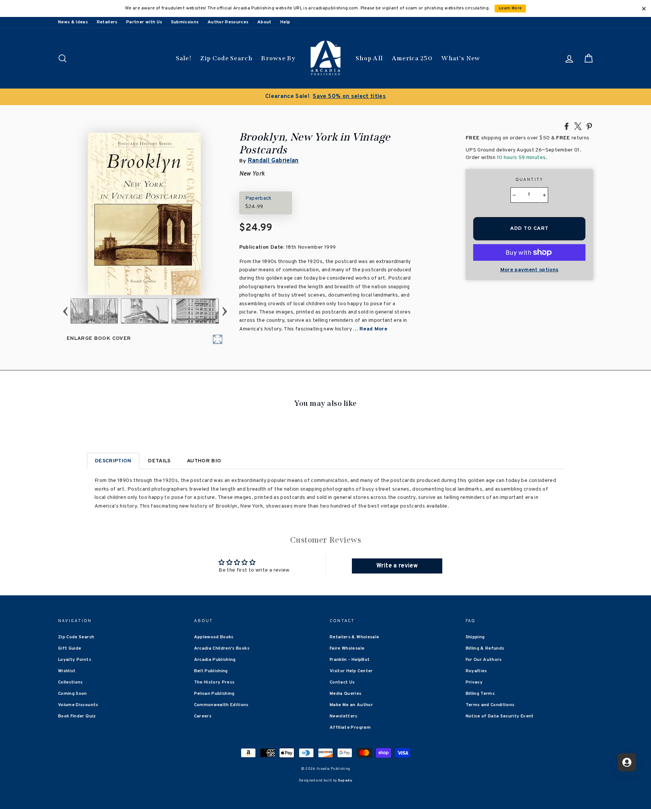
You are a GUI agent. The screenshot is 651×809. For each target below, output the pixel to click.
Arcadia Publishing (215, 660)
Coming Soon (72, 694)
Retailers (107, 22)
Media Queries (346, 694)
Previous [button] (65, 311)
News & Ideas (73, 22)
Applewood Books (214, 637)
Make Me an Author (351, 705)
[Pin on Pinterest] (589, 125)
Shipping (475, 637)
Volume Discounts (78, 705)
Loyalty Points (74, 660)
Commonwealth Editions (221, 705)
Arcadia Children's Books (221, 648)
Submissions (185, 22)
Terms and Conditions (490, 705)
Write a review (397, 566)
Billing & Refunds (485, 648)
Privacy (474, 682)
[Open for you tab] (627, 762)
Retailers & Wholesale (354, 637)
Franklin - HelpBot (350, 660)
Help (285, 22)
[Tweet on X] (578, 125)
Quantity (529, 179)
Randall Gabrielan (273, 161)
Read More (373, 329)
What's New (460, 58)
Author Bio (204, 461)
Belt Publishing (211, 671)
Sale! (184, 58)
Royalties (476, 671)
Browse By (278, 58)
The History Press (214, 682)
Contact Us (342, 682)
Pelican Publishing (214, 694)
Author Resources (228, 22)
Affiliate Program (350, 728)
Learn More (510, 8)
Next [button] (224, 311)
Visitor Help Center (351, 671)
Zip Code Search (226, 58)
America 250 (412, 58)
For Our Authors (484, 660)
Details (159, 461)
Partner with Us (144, 22)
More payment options (529, 270)
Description (113, 461)
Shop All (369, 58)
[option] (325, 96)
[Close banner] (643, 8)
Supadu (345, 780)
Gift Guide (69, 648)
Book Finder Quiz (77, 716)
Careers (202, 716)
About (264, 22)
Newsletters (344, 716)
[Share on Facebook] (566, 125)
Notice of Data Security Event (500, 716)
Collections (70, 682)
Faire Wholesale (347, 648)
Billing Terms (480, 694)
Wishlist (67, 671)
